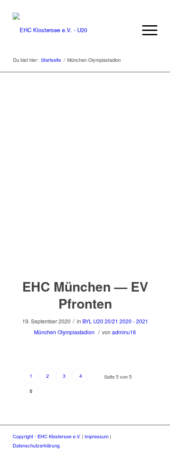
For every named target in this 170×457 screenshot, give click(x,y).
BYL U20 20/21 (100, 321)
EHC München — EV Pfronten (85, 295)
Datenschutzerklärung (36, 445)
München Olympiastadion (64, 332)
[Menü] (145, 30)
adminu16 (124, 332)
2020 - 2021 (133, 321)
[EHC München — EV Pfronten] (85, 253)
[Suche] (124, 30)
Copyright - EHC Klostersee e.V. (47, 436)
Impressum (97, 436)
